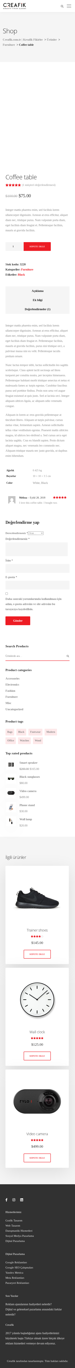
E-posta (11, 577)
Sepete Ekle (37, 246)
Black (21, 274)
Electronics (12, 684)
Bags (9, 732)
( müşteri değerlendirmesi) (39, 184)
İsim (9, 560)
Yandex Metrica (14, 1272)
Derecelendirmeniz (16, 533)
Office (10, 740)
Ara (68, 656)
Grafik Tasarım (13, 1220)
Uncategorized (14, 709)
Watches (24, 740)
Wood (38, 740)
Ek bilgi (37, 300)
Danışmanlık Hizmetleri (18, 1230)
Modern (50, 732)
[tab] (37, 291)
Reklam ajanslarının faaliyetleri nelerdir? (28, 1304)
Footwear (35, 732)
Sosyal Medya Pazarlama (19, 1235)
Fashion (10, 690)
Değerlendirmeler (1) (37, 309)
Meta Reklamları (14, 1277)
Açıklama (38, 290)
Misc (8, 703)
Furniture (27, 269)
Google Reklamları (16, 1262)
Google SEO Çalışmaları (19, 1267)
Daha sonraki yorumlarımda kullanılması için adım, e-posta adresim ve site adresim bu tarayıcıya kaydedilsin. (33, 604)
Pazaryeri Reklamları (17, 1282)
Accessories (12, 678)
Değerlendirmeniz (17, 538)
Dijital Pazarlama (15, 1241)
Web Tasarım (12, 1225)
